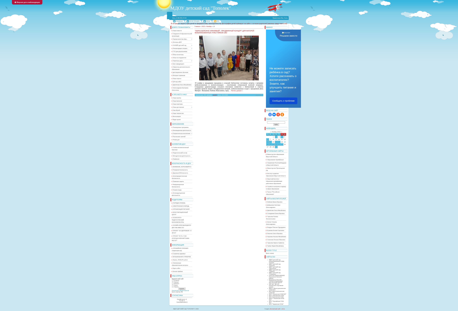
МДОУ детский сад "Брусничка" (274, 267)
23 (276, 144)
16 (276, 142)
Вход (208, 21)
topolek (215, 95)
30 (276, 147)
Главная (179, 21)
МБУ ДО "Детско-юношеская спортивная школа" (276, 285)
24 (279, 144)
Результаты (175, 290)
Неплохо (176, 283)
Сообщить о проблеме (283, 101)
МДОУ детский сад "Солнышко (274, 273)
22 (273, 144)
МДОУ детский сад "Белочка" (274, 264)
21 (270, 144)
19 (285, 142)
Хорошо (176, 282)
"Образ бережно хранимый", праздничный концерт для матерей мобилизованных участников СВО (224, 32)
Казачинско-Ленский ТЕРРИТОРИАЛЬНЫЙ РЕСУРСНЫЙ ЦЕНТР (276, 281)
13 (267, 142)
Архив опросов (184, 290)
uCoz (283, 309)
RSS (218, 21)
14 (270, 142)
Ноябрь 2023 (276, 132)
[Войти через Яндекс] (278, 114)
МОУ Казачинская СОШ (276, 297)
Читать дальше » (237, 91)
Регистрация (194, 21)
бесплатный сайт (275, 309)
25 (282, 144)
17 (279, 142)
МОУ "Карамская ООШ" (276, 304)
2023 (203, 26)
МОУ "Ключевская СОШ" (276, 295)
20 (267, 144)
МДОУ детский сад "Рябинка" (274, 270)
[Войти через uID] (270, 114)
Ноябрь (209, 26)
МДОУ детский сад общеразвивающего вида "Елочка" (276, 261)
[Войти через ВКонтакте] (274, 114)
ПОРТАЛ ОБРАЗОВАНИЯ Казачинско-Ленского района (277, 277)
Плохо (176, 285)
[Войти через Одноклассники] (282, 114)
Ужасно (176, 287)
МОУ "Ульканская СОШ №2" (277, 294)
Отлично (176, 280)
